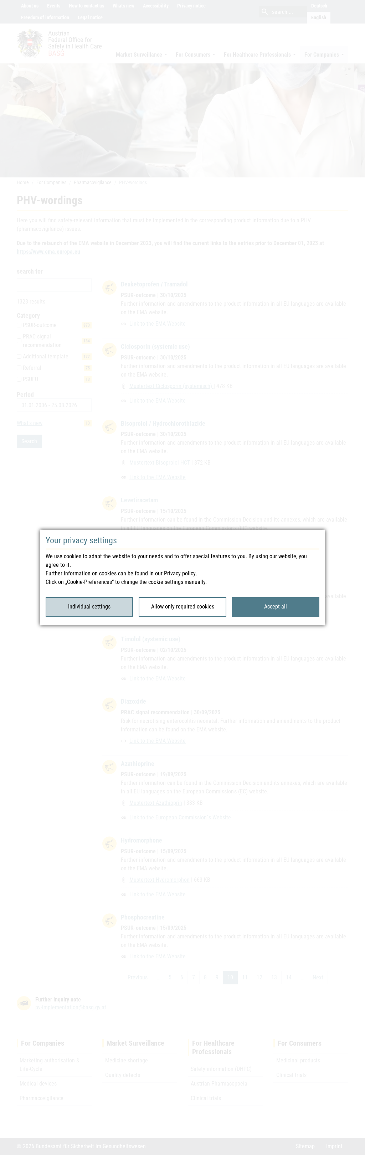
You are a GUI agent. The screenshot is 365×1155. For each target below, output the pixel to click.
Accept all (275, 606)
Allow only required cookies (182, 606)
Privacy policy (180, 573)
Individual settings (89, 606)
